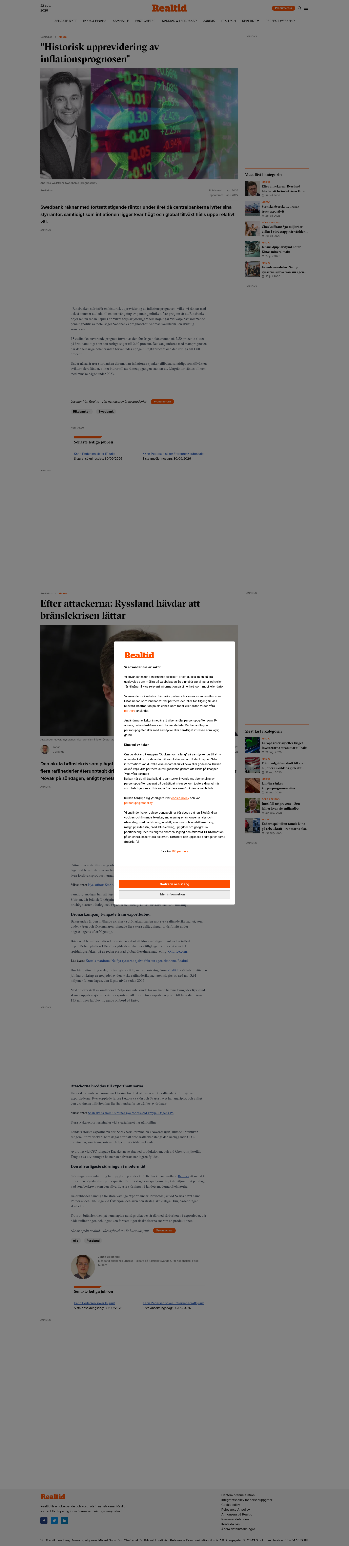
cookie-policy (180, 798)
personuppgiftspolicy (138, 803)
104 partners (179, 851)
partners (130, 711)
